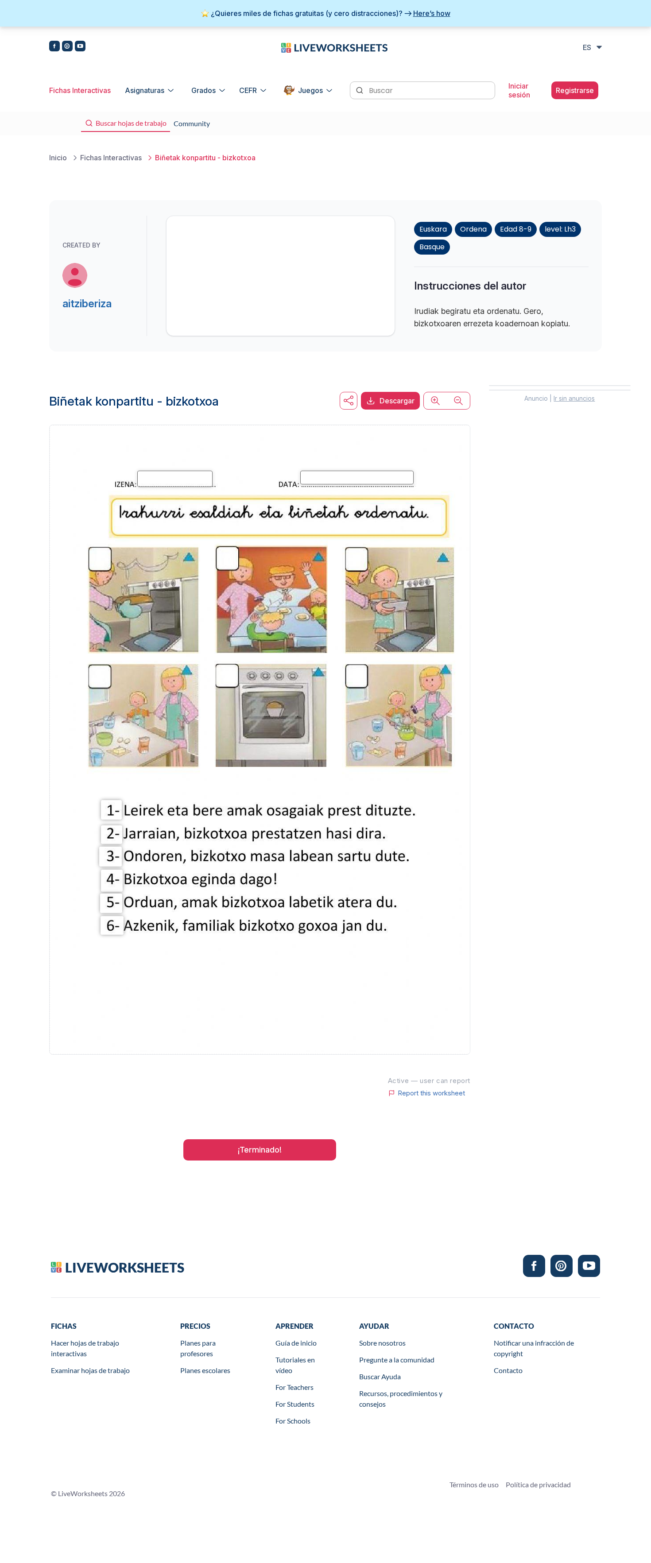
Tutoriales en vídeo (295, 1364)
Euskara (433, 229)
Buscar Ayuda (380, 1376)
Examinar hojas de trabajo (90, 1370)
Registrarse (575, 90)
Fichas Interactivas (80, 90)
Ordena (473, 229)
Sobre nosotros (382, 1343)
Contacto (508, 1370)
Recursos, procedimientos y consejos (400, 1398)
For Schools (292, 1420)
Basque (432, 247)
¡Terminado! (260, 1149)
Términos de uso (474, 1484)
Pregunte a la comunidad (396, 1359)
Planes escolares (205, 1370)
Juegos (310, 90)
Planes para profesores (198, 1348)
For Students (294, 1404)
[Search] (360, 89)
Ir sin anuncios (574, 398)
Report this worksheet (431, 1093)
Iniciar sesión (519, 90)
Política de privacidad (538, 1484)
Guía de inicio (296, 1343)
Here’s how (431, 13)
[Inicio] (334, 47)
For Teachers (294, 1387)
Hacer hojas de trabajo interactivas (85, 1348)
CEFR (248, 90)
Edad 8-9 (515, 229)
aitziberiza (87, 303)
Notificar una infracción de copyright (534, 1348)
